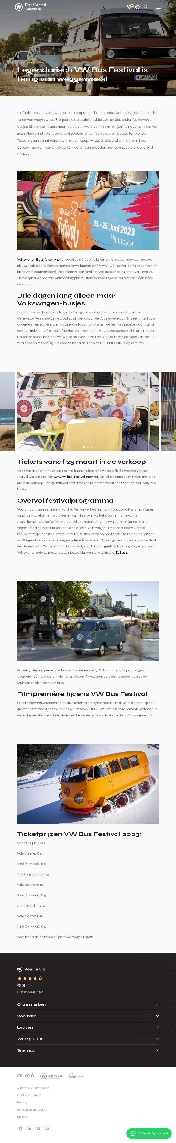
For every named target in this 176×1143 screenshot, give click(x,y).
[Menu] (158, 7)
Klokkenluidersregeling (32, 1110)
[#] (20, 1128)
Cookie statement (29, 1095)
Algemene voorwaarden (33, 1088)
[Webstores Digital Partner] (30, 7)
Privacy (22, 1102)
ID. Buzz (121, 552)
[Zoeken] (145, 7)
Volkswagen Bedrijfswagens (38, 259)
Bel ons (22, 1117)
